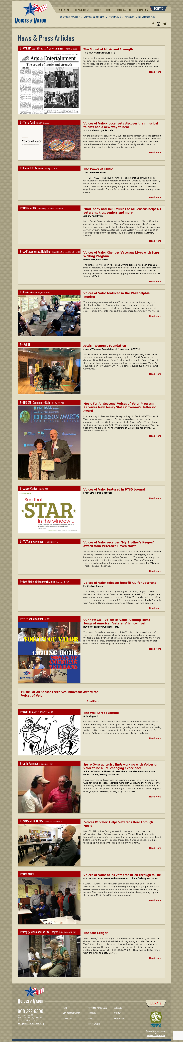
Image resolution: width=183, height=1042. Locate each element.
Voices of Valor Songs (94, 17)
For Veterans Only (146, 17)
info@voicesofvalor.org (31, 1023)
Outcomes (129, 17)
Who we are (64, 10)
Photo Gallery (123, 10)
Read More (155, 72)
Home (65, 1007)
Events (97, 10)
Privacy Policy (120, 1018)
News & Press (82, 10)
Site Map (117, 1013)
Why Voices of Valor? (70, 17)
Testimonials (115, 17)
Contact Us (142, 10)
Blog (108, 10)
